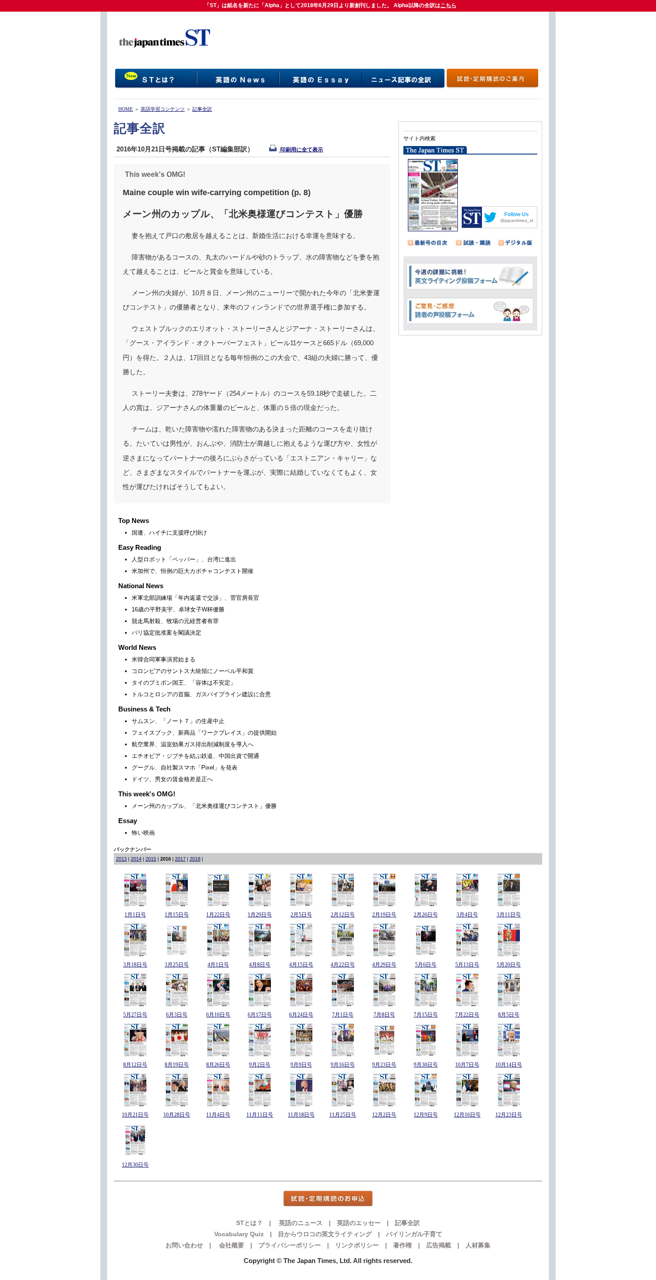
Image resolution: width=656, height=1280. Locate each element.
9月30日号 (426, 1065)
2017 (180, 859)
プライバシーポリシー (289, 1245)
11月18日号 (301, 1115)
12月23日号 (508, 1115)
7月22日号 (467, 1015)
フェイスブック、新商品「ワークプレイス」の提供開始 (204, 732)
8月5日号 (508, 1015)
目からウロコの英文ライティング (325, 1234)
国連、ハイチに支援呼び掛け (169, 532)
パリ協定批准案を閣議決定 (166, 632)
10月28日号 (176, 1115)
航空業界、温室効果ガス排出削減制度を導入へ (192, 744)
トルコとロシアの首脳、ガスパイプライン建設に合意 (201, 694)
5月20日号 (509, 965)
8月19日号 (177, 1065)
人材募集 (477, 1245)
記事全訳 (202, 109)
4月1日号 (218, 965)
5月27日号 (135, 1015)
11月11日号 (259, 1115)
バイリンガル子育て (414, 1234)
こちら (448, 5)
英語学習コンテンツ (163, 109)
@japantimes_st (516, 220)
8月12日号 (135, 1065)
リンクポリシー (357, 1245)
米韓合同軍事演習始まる (163, 659)
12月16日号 (467, 1115)
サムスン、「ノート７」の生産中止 (178, 721)
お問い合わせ (184, 1245)
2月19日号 (384, 915)
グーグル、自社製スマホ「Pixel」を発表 (184, 767)
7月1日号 (342, 1015)
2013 (121, 859)
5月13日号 (467, 965)
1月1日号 (135, 915)
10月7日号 (467, 1065)
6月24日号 (301, 1015)
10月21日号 (135, 1115)
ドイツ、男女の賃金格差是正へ (172, 779)
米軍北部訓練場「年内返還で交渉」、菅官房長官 (195, 597)
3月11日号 (509, 915)
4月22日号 (343, 965)
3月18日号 (135, 965)
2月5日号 (301, 915)
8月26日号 (218, 1065)
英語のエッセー (359, 1222)
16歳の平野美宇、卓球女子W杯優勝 (178, 609)
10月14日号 (508, 1065)
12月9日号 (426, 1115)
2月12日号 (343, 915)
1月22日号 (218, 915)
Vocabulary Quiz (239, 1234)
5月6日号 (425, 965)
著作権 (402, 1245)
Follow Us (516, 214)
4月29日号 (384, 965)
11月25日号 (342, 1115)
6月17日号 (260, 1015)
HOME (125, 109)
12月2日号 (384, 1115)
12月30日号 (135, 1165)
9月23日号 (384, 1065)
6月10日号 (218, 1015)
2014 (136, 859)
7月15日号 (426, 1015)
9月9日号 (301, 1065)
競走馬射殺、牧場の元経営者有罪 (175, 621)
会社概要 (230, 1245)
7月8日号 (384, 1015)
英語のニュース (300, 1222)
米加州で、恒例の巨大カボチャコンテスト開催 (192, 571)
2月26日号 (426, 915)
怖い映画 (143, 832)
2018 (195, 859)
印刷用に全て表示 (301, 149)
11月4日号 (218, 1115)
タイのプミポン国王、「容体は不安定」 (184, 682)
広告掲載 (438, 1245)
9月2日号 (259, 1065)
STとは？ (249, 1222)
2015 (150, 859)
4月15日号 (301, 965)
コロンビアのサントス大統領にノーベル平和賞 (192, 671)
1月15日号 (177, 915)
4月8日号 (259, 965)
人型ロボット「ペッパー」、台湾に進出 (184, 559)
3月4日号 (467, 915)
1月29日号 (260, 915)
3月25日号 (177, 965)
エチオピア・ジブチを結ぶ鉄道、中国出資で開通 (195, 756)
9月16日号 (343, 1065)
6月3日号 (176, 1015)
